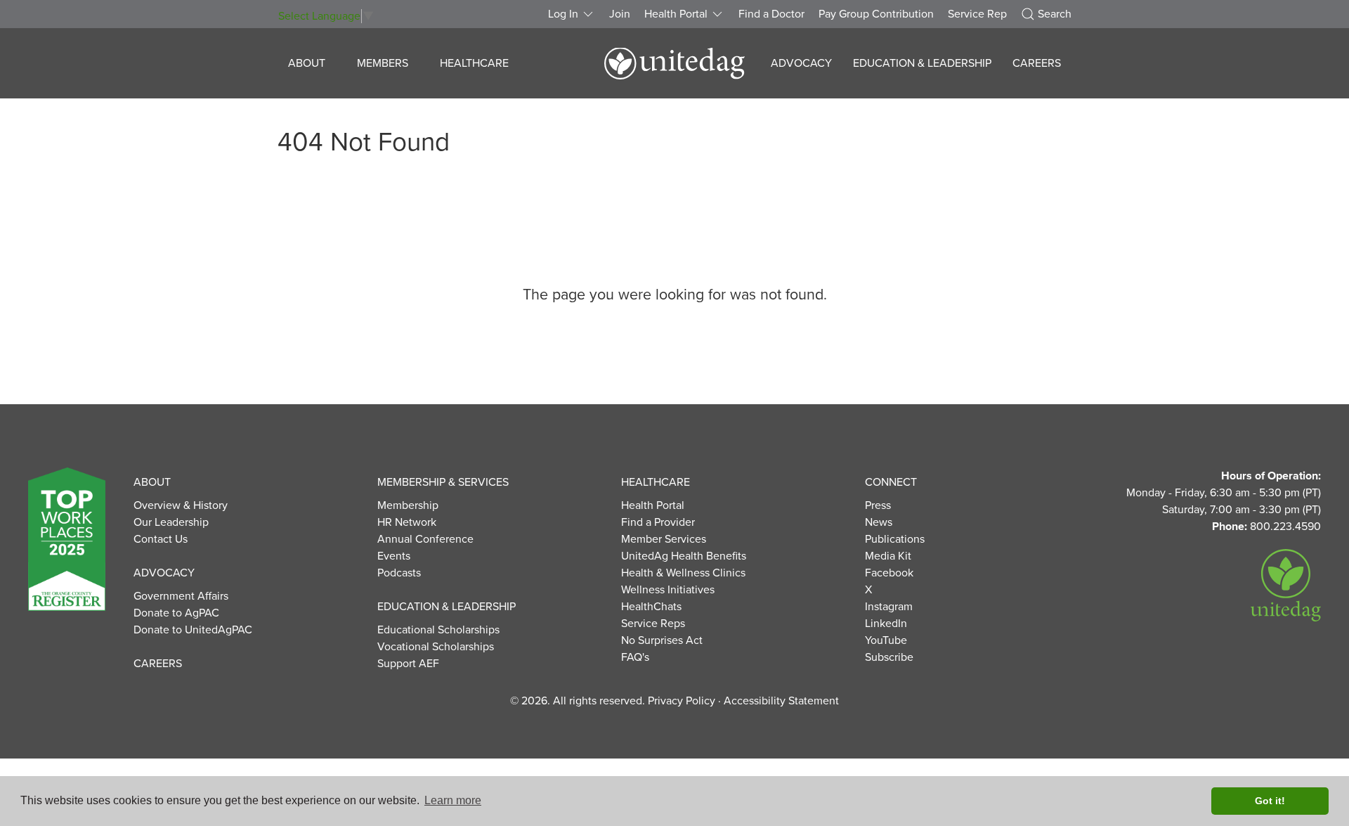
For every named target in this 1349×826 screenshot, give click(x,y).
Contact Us (160, 539)
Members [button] (382, 63)
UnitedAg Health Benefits (683, 556)
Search (1054, 14)
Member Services (663, 539)
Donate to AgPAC (176, 613)
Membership (407, 505)
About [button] (306, 63)
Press (878, 505)
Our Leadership (171, 522)
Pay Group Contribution (876, 14)
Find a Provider (658, 522)
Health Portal (652, 505)
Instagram (889, 607)
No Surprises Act (662, 640)
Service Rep (977, 14)
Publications (895, 539)
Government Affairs (180, 596)
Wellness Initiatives (668, 590)
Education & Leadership (446, 607)
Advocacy (164, 573)
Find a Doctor (771, 14)
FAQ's (635, 657)
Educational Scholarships (438, 630)
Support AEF (408, 664)
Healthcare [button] (474, 63)
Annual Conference (425, 539)
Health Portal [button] (676, 14)
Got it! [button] (1270, 800)
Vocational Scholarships (435, 647)
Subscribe (889, 657)
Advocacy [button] (801, 63)
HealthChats (651, 607)
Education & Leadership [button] (922, 63)
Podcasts (399, 573)
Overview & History (180, 505)
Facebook (889, 573)
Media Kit (888, 556)
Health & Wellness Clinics (683, 573)
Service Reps (653, 624)
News (878, 522)
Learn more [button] (452, 800)
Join (619, 14)
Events (393, 556)
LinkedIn (886, 624)
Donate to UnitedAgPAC (192, 630)
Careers (1036, 63)
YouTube (886, 640)
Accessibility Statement (781, 701)
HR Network (406, 522)
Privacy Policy (681, 701)
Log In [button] (563, 14)
